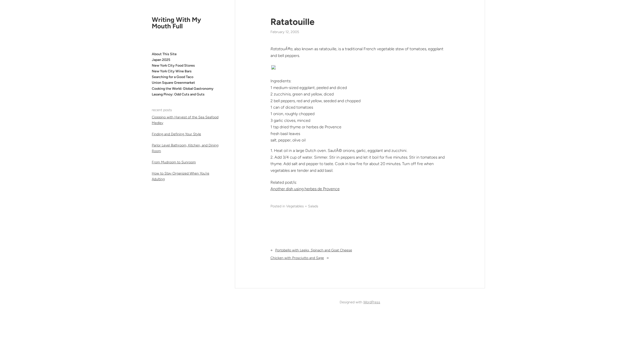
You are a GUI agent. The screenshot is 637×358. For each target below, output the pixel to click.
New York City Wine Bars (172, 71)
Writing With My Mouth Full (176, 23)
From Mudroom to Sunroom (174, 162)
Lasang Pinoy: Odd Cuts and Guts (178, 94)
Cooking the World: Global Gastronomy (182, 89)
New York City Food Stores (173, 65)
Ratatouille (292, 21)
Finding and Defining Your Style (176, 134)
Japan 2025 (161, 60)
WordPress (371, 302)
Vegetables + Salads (302, 206)
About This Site (164, 54)
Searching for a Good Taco (172, 77)
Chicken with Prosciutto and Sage (297, 258)
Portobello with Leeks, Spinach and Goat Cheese (313, 250)
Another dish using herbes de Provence (305, 188)
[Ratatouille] (273, 68)
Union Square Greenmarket (173, 83)
